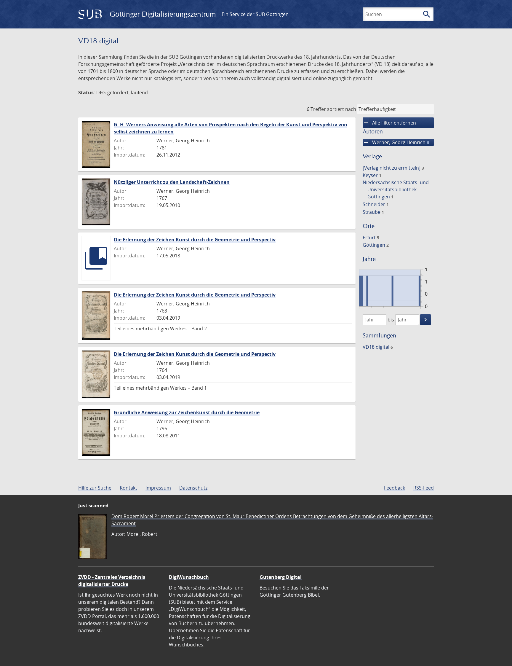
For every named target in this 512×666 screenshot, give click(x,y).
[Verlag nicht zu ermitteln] (393, 168)
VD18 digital (378, 347)
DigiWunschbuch (189, 577)
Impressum (158, 488)
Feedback (394, 488)
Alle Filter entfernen (389, 122)
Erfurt (371, 237)
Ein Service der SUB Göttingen (255, 14)
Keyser (372, 175)
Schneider (376, 204)
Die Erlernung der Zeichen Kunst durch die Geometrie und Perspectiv (195, 239)
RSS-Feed (423, 488)
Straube (373, 212)
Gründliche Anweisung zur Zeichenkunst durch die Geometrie (187, 412)
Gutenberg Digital (281, 577)
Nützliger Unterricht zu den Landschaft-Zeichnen (172, 182)
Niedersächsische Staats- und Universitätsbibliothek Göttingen (396, 189)
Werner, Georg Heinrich (396, 142)
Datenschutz (193, 488)
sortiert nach (341, 109)
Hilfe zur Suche (94, 488)
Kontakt (128, 488)
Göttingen (376, 245)
